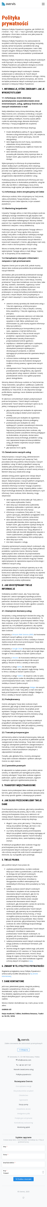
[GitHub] (23, 1198)
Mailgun (33, 687)
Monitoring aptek (23, 1127)
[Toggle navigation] (43, 4)
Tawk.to (20, 676)
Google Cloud (17, 649)
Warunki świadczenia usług (23, 1069)
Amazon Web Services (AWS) (23, 634)
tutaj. (31, 961)
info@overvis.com (24, 1060)
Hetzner (15, 658)
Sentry (19, 667)
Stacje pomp (23, 1104)
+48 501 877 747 (24, 1065)
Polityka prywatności (23, 1074)
